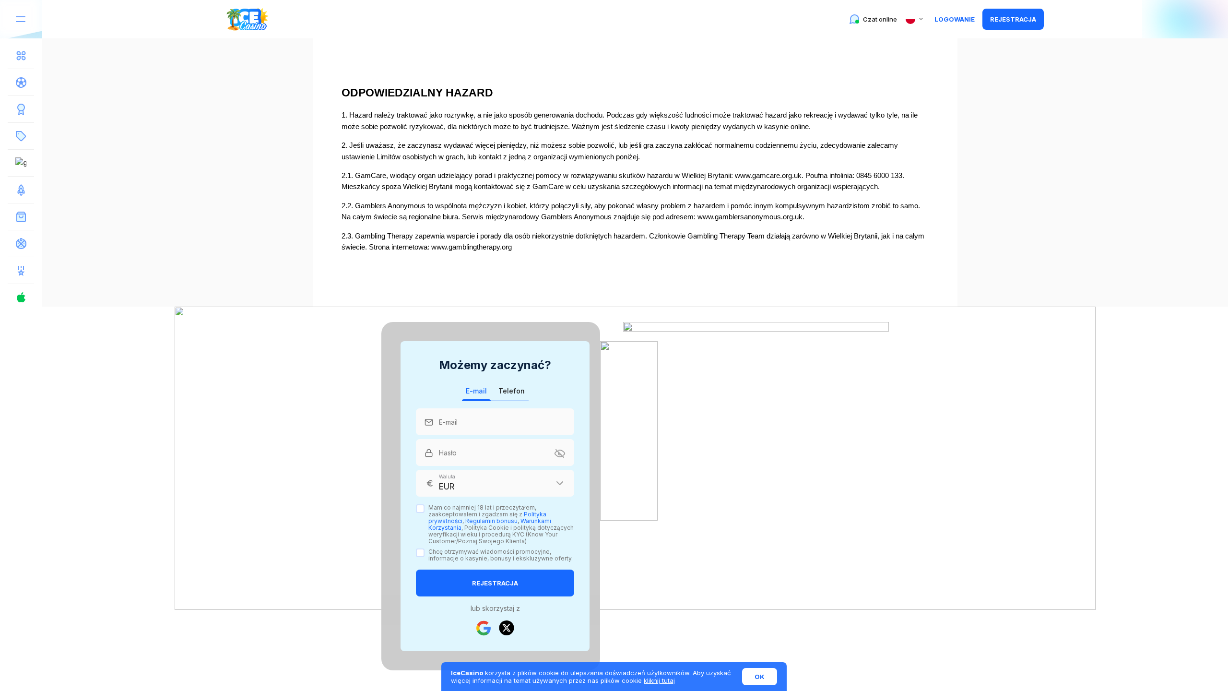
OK (760, 676)
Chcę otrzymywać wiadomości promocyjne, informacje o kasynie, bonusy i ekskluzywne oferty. (500, 555)
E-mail (476, 391)
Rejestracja (1013, 19)
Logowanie (954, 19)
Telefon (511, 391)
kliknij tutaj (659, 680)
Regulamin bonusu (491, 520)
